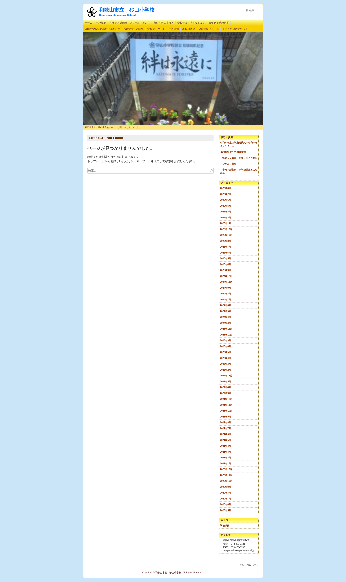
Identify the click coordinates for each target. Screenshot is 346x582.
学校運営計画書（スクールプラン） (130, 22)
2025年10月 (226, 235)
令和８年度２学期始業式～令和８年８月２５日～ (239, 144)
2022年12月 (226, 375)
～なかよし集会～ (229, 163)
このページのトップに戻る (249, 565)
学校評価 (174, 28)
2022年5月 (225, 381)
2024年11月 (226, 282)
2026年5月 (225, 206)
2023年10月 (226, 334)
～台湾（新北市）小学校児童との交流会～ (239, 171)
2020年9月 (225, 487)
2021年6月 (225, 434)
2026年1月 (225, 223)
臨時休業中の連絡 (134, 28)
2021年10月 (226, 410)
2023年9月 (225, 340)
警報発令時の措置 (219, 22)
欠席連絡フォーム (209, 28)
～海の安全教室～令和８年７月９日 (239, 158)
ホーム (88, 22)
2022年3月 (225, 393)
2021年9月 (225, 416)
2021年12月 (226, 399)
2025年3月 (225, 270)
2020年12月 (226, 469)
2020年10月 (226, 481)
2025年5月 (225, 258)
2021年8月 (225, 422)
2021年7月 (225, 428)
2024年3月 (225, 323)
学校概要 (101, 22)
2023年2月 (225, 369)
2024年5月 (225, 311)
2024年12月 (226, 276)
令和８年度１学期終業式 (233, 152)
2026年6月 (225, 200)
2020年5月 (225, 510)
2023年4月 (225, 358)
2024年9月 (225, 287)
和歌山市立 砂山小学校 (127, 10)
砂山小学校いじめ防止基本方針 (102, 28)
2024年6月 (225, 305)
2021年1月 (225, 463)
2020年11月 (226, 475)
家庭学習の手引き (164, 22)
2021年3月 (225, 451)
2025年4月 (225, 264)
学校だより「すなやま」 (191, 22)
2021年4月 (225, 446)
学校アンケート (156, 28)
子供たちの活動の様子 (235, 28)
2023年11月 (226, 328)
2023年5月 (225, 352)
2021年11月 (226, 405)
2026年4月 (225, 211)
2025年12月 (226, 229)
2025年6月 (225, 252)
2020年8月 (225, 492)
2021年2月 (225, 457)
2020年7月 (225, 498)
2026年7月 (225, 194)
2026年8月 (225, 188)
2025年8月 (225, 241)
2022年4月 (225, 387)
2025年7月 (225, 246)
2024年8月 (225, 293)
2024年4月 (225, 317)
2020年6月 (225, 504)
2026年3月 (225, 217)
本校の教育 (188, 28)
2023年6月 (225, 346)
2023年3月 (225, 364)
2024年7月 (225, 299)
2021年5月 (225, 440)
